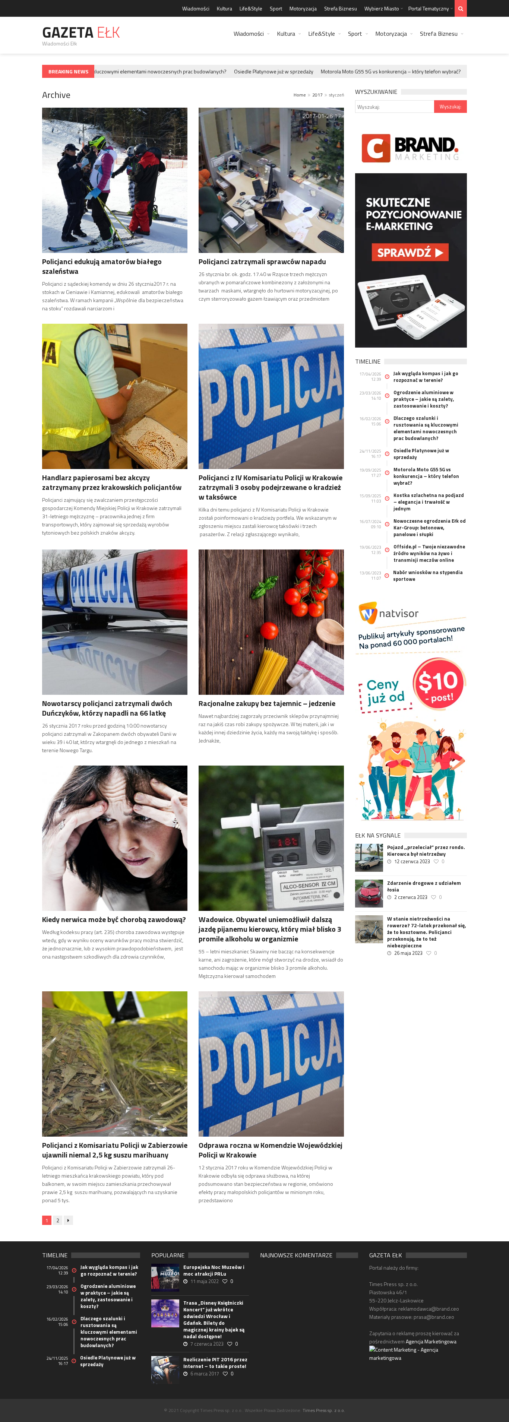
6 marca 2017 (204, 1373)
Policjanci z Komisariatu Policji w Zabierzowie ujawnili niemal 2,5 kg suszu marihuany (114, 1149)
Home (300, 94)
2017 (317, 94)
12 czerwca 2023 (412, 861)
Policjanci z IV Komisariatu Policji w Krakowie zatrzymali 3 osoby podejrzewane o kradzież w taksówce (270, 487)
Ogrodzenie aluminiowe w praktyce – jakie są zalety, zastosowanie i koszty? (423, 399)
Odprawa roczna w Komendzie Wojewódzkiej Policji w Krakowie (270, 1149)
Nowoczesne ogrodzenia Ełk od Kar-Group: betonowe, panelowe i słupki (429, 527)
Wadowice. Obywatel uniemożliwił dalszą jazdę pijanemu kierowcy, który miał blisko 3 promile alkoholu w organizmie (270, 928)
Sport (276, 8)
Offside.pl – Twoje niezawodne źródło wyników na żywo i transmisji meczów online (429, 553)
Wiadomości (195, 8)
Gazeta (81, 32)
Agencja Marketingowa (431, 1341)
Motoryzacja (303, 8)
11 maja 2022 (204, 1281)
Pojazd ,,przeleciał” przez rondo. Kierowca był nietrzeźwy (426, 850)
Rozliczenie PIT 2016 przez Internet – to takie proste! (215, 1362)
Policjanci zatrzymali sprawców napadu (262, 261)
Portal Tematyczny (428, 8)
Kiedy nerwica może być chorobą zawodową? (114, 919)
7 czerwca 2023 (207, 1343)
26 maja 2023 (408, 953)
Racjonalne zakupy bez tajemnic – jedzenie (267, 703)
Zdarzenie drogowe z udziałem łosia (424, 886)
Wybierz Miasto (381, 8)
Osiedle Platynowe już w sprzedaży (253, 71)
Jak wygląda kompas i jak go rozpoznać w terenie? (425, 376)
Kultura (224, 8)
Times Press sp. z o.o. (324, 1410)
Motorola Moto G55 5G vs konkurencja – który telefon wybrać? (371, 71)
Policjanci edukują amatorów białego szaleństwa (102, 266)
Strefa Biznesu (340, 8)
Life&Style (251, 8)
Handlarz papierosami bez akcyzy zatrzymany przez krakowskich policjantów (111, 482)
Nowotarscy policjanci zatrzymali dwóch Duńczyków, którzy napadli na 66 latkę (107, 708)
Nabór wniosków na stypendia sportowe (428, 575)
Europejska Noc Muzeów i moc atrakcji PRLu (213, 1270)
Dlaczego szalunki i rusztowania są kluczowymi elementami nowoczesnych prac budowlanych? (425, 428)
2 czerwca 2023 (410, 897)
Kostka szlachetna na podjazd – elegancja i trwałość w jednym (428, 502)
